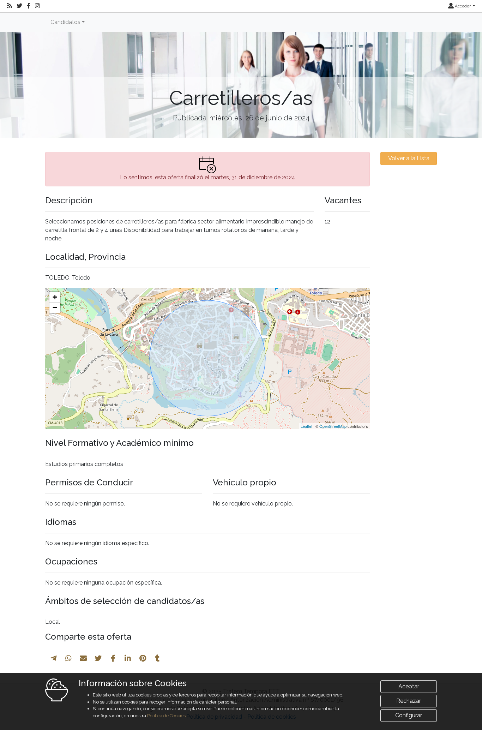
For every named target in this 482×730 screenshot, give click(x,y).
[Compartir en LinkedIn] (128, 658)
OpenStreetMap (333, 426)
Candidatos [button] (65, 22)
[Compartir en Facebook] (113, 658)
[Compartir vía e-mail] (83, 658)
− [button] (55, 307)
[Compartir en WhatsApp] (68, 658)
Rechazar (408, 701)
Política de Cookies (166, 715)
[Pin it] (142, 658)
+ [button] (55, 297)
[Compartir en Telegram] (53, 658)
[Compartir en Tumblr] (157, 658)
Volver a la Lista (408, 158)
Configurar (408, 715)
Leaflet (306, 426)
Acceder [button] (463, 6)
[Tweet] (98, 658)
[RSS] (9, 6)
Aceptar (408, 686)
